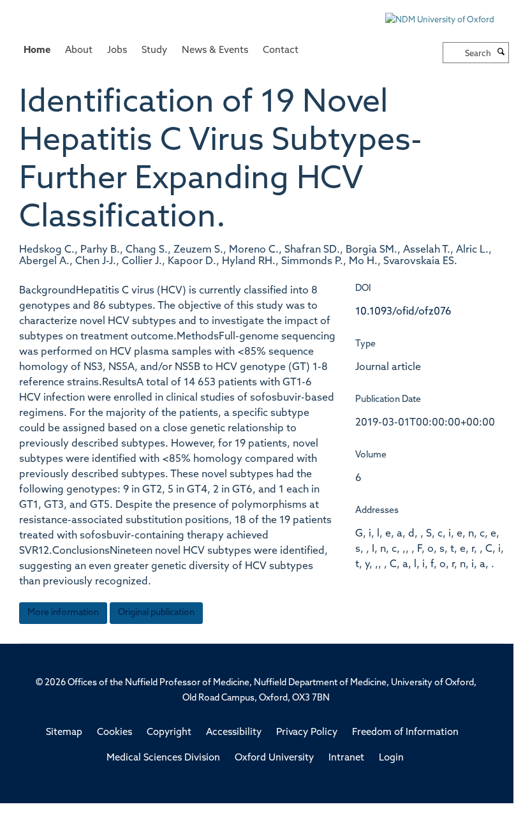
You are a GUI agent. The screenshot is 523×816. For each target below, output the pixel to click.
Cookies (114, 733)
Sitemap (64, 733)
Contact (280, 51)
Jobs (117, 51)
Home (37, 51)
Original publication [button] (156, 613)
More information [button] (63, 613)
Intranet (346, 758)
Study (154, 51)
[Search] (501, 53)
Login (391, 758)
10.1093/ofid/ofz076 (403, 312)
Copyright (169, 733)
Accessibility (234, 733)
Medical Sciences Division (163, 758)
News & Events (215, 51)
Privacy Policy (306, 733)
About (78, 51)
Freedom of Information (405, 733)
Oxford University (274, 758)
